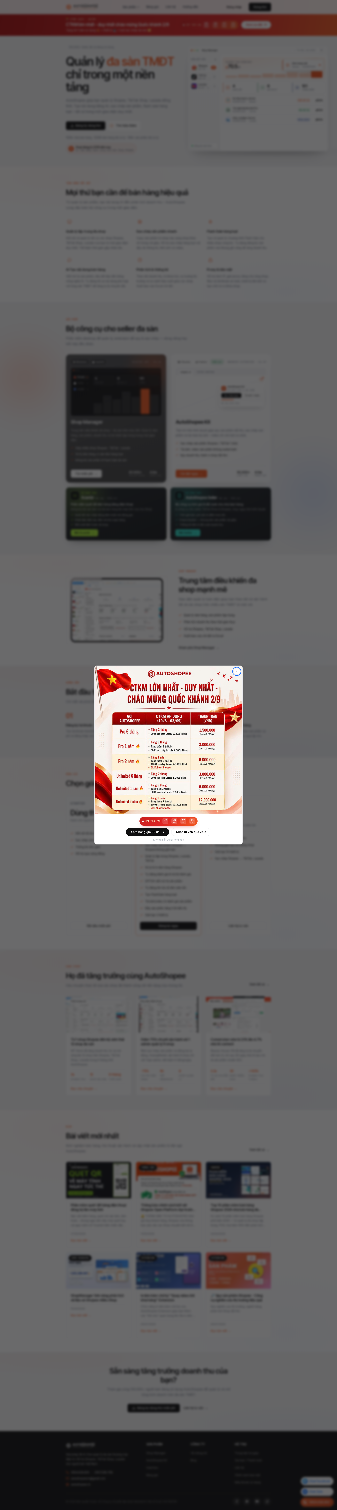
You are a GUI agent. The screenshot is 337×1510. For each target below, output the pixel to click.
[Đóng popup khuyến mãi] (236, 671)
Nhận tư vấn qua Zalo (191, 832)
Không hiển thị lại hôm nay (168, 839)
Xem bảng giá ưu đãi (145, 832)
